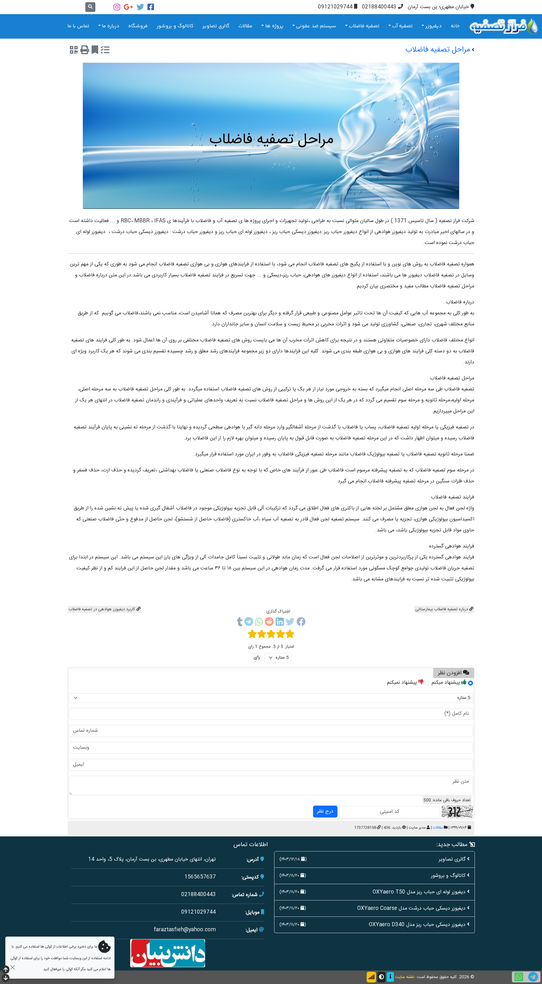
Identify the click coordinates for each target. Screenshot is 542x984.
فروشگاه (138, 26)
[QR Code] (74, 51)
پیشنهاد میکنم (446, 682)
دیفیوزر (433, 26)
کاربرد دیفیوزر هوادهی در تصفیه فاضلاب (102, 609)
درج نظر (325, 811)
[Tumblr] (239, 623)
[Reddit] (269, 623)
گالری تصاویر (216, 26)
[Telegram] (248, 623)
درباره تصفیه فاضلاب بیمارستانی (442, 609)
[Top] (5, 970)
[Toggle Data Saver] (371, 977)
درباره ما (111, 26)
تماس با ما (78, 26)
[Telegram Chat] (533, 977)
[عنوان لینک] (167, 953)
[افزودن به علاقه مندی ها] (95, 51)
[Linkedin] (279, 623)
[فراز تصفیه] (503, 26)
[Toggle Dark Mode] (381, 977)
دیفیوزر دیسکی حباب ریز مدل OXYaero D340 (417, 925)
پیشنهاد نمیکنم (402, 682)
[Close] (12, 967)
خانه (455, 26)
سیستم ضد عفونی (316, 26)
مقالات (245, 26)
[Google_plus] (128, 7)
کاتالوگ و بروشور (175, 26)
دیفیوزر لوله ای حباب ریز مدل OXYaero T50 (419, 892)
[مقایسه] (105, 51)
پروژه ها (274, 26)
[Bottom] (5, 979)
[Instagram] (117, 7)
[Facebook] (150, 7)
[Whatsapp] (259, 623)
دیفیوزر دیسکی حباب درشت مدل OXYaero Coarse (411, 908)
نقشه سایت (404, 977)
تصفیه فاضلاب (364, 26)
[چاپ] (84, 51)
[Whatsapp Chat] (519, 977)
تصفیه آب (402, 26)
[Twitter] (140, 7)
